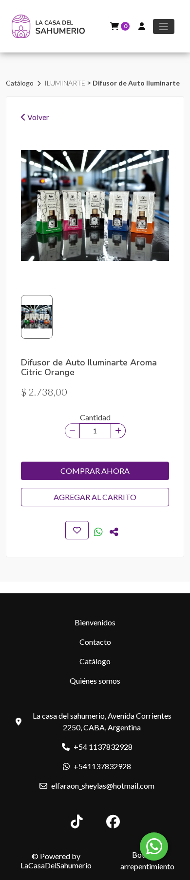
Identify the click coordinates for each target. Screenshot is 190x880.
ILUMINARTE (65, 83)
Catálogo (20, 83)
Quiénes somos (95, 680)
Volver (37, 116)
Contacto (95, 641)
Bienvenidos (95, 622)
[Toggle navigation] (163, 26)
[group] (95, 205)
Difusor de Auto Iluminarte (136, 83)
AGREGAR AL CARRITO (95, 496)
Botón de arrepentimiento (147, 860)
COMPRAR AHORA (95, 470)
